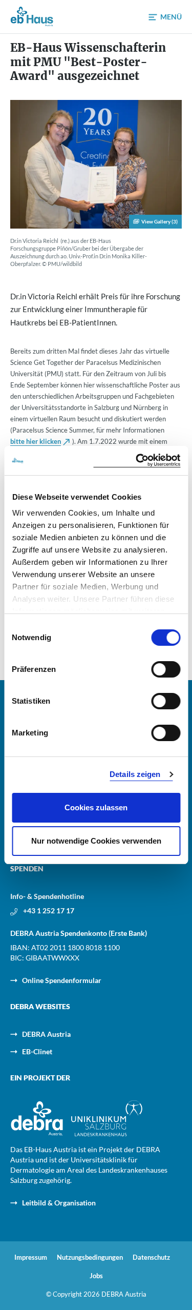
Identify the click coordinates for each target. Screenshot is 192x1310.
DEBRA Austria (46, 1034)
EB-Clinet (37, 1051)
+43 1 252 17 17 (48, 910)
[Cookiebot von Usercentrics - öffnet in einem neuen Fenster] (136, 460)
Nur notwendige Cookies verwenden (96, 840)
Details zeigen (135, 774)
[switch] (165, 669)
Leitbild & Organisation (59, 1202)
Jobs (96, 1276)
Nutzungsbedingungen (90, 1257)
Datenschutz (151, 1257)
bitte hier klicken (35, 441)
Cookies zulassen (96, 807)
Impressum (30, 1257)
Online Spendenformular (61, 980)
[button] (165, 17)
